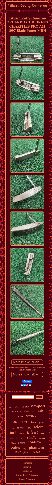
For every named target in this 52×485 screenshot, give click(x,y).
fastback (21, 434)
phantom (36, 447)
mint (22, 438)
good (41, 422)
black (13, 443)
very (29, 427)
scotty (31, 415)
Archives (27, 467)
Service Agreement (27, 479)
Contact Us (27, 471)
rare (17, 438)
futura (26, 452)
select (38, 427)
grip (11, 407)
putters (21, 442)
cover (11, 438)
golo (33, 411)
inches (15, 411)
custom (42, 438)
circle (33, 422)
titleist (32, 432)
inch (13, 433)
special (20, 427)
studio (32, 437)
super (25, 406)
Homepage (27, 463)
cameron (19, 421)
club (13, 428)
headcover (35, 442)
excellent (24, 411)
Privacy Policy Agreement (27, 475)
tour (20, 416)
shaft (42, 434)
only (24, 449)
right (17, 407)
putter (16, 447)
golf (40, 410)
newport (38, 405)
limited (36, 452)
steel (18, 452)
